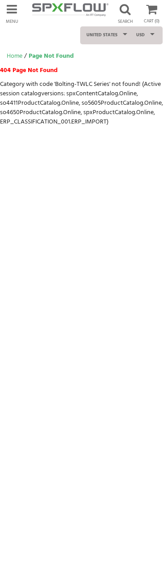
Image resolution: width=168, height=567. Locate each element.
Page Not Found (51, 56)
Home (14, 56)
